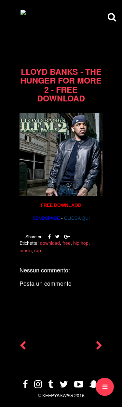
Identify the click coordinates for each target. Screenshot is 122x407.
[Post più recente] (23, 347)
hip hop (80, 243)
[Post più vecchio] (99, 347)
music (26, 250)
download (50, 243)
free (66, 243)
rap (37, 250)
